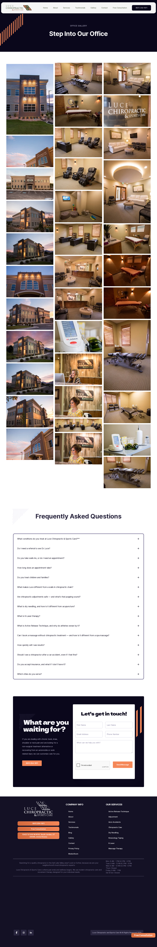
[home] (19, 8)
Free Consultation (38, 829)
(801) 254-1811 (141, 8)
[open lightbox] (29, 99)
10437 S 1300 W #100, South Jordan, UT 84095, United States (38, 835)
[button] (66, 7)
